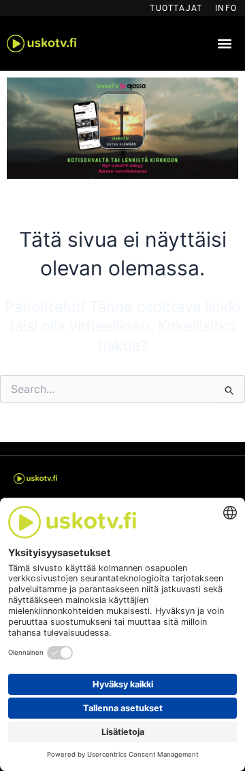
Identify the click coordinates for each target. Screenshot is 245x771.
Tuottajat (176, 8)
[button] (225, 44)
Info (226, 8)
